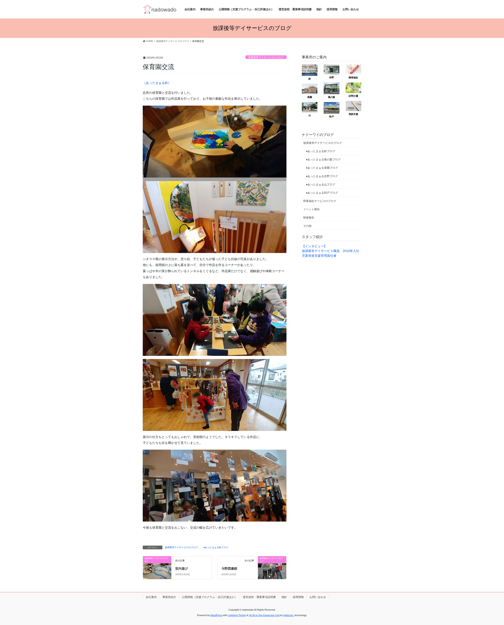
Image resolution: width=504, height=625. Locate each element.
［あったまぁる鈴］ (157, 83)
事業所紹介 (169, 597)
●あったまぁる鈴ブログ (214, 547)
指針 (284, 597)
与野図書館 (229, 568)
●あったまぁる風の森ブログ (322, 159)
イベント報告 (311, 209)
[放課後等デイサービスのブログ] (157, 566)
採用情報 (298, 597)
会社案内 (151, 597)
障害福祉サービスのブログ (319, 201)
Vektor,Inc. (288, 615)
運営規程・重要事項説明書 (259, 597)
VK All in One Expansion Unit (264, 615)
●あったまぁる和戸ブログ (320, 192)
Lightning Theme (237, 615)
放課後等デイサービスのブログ (266, 57)
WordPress (216, 615)
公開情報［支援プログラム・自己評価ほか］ (209, 597)
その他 (307, 225)
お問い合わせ (317, 597)
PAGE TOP (489, 602)
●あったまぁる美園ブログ (320, 167)
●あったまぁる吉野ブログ (320, 176)
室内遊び (181, 568)
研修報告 (308, 217)
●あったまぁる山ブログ (319, 184)
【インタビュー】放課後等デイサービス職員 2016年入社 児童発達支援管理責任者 (332, 251)
